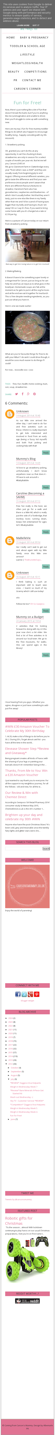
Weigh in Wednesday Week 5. (24, 1108)
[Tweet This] (16, 394)
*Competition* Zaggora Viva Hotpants (27, 1104)
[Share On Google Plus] (28, 394)
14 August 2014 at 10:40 (28, 415)
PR (15, 80)
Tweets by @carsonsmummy (18, 1199)
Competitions (35, 71)
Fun (19, 383)
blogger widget (27, 1000)
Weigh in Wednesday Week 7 (23, 1086)
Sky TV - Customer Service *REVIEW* (27, 1100)
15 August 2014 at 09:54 (28, 542)
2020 (10, 1033)
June (13, 1119)
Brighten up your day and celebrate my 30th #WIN (23, 817)
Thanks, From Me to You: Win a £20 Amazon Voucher (26, 773)
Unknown (22, 411)
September (16, 1071)
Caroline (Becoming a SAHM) (30, 495)
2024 (10, 1018)
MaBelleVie (23, 538)
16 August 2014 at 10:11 (28, 576)
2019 (10, 1037)
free (15, 383)
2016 (10, 1048)
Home (10, 37)
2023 (10, 1022)
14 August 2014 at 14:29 (28, 462)
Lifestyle (27, 54)
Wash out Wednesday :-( (21, 1097)
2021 (10, 1029)
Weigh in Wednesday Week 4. (24, 1112)
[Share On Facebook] (22, 394)
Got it (36, 25)
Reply (46, 452)
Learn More (23, 25)
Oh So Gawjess (37, 603)
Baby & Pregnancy (34, 37)
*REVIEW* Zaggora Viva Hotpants (25, 1083)
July (13, 1079)
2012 (10, 1063)
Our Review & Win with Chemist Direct (21, 795)
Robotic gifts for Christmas (19, 1221)
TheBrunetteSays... (33, 559)
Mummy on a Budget (30, 617)
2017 (10, 1044)
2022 (10, 1025)
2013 (10, 1060)
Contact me (31, 80)
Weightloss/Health (27, 63)
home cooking (35, 383)
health (25, 383)
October (15, 1067)
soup (12, 387)
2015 (10, 1052)
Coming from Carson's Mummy (19, 1425)
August (14, 1075)
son (7, 387)
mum (45, 383)
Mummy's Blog (26, 458)
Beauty (13, 71)
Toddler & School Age (27, 46)
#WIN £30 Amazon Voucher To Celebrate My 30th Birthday (27, 728)
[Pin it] (34, 394)
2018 (10, 1041)
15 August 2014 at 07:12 (28, 501)
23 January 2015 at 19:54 (28, 621)
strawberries (21, 387)
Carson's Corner (27, 88)
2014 (10, 1056)
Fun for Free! (16, 1115)
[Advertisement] (27, 947)
